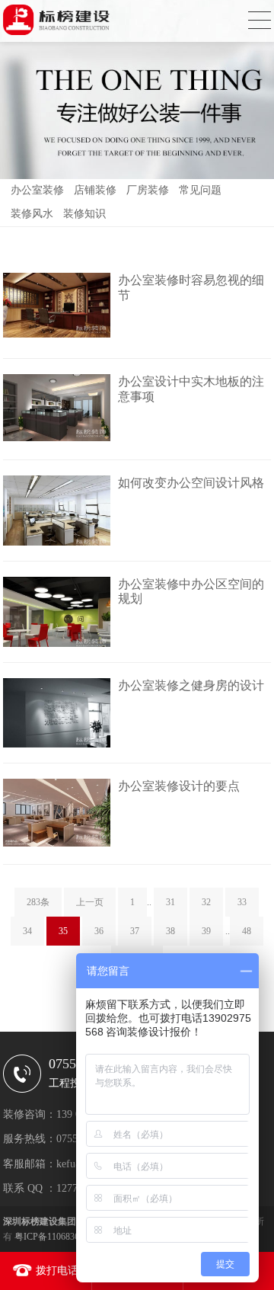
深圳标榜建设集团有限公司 (58, 1221)
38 (170, 931)
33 (242, 902)
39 (206, 931)
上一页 (90, 902)
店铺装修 (95, 190)
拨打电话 (57, 1270)
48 (246, 931)
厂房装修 (147, 190)
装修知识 (84, 213)
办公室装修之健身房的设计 (191, 685)
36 (99, 931)
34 (27, 931)
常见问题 (200, 190)
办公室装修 (37, 190)
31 (170, 902)
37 (134, 931)
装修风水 (32, 213)
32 (206, 902)
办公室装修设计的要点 (179, 785)
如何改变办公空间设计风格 (191, 482)
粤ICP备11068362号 (53, 1236)
